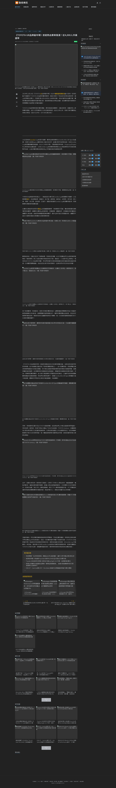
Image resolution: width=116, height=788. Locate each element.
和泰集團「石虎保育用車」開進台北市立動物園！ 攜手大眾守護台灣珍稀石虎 (50, 556)
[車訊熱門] (100, 80)
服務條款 (51, 781)
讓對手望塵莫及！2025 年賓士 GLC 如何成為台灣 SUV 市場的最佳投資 (67, 674)
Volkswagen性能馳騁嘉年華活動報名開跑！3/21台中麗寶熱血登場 (49, 593)
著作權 (55, 781)
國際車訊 (34, 7)
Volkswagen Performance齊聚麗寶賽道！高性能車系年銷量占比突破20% (31, 593)
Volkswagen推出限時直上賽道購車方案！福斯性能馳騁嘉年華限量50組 (66, 593)
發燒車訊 (20, 28)
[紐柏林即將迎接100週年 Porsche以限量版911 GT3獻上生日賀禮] (46, 622)
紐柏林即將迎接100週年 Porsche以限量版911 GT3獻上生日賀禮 (46, 631)
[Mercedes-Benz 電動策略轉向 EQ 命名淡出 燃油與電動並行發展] (25, 684)
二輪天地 (68, 7)
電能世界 (43, 7)
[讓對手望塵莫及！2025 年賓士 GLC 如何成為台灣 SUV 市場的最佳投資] (67, 665)
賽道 (40, 31)
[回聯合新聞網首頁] (16, 2)
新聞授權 (46, 781)
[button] (100, 3)
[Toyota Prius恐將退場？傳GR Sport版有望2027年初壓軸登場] (25, 622)
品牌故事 (76, 7)
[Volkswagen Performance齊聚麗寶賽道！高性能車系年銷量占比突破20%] (32, 585)
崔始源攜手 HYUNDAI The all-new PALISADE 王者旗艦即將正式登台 (25, 741)
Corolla (35, 31)
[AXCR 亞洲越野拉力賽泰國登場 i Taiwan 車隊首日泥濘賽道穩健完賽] (25, 641)
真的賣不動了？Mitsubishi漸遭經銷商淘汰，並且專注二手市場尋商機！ (25, 674)
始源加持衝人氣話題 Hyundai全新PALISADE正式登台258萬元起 (46, 558)
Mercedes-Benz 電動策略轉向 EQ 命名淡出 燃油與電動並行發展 (24, 693)
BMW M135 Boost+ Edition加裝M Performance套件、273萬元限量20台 (67, 741)
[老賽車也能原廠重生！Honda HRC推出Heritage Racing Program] (67, 622)
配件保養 (85, 7)
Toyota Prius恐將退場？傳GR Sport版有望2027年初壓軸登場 (25, 631)
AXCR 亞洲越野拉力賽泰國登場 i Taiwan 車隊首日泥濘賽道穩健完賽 (25, 650)
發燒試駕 (26, 7)
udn (16, 28)
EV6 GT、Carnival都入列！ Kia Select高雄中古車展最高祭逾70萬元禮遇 (48, 568)
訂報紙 (71, 781)
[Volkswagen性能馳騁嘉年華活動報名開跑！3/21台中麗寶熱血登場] (49, 585)
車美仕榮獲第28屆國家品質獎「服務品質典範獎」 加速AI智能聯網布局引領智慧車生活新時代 (49, 564)
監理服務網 (85, 185)
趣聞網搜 (59, 7)
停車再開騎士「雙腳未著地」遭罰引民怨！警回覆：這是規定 (67, 693)
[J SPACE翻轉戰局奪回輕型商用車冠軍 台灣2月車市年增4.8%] (46, 684)
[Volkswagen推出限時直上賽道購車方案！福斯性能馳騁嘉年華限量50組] (67, 585)
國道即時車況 (85, 174)
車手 (30, 31)
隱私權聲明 (60, 781)
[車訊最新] (100, 43)
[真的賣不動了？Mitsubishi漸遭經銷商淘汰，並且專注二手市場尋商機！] (25, 665)
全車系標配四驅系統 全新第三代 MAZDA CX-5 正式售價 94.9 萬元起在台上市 (25, 722)
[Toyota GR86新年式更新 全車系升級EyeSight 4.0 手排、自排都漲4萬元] (46, 713)
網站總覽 (82, 781)
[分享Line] (16, 98)
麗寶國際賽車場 (19, 31)
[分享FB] (16, 94)
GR (26, 31)
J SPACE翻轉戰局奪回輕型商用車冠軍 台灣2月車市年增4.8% (46, 693)
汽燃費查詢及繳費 (86, 182)
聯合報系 (66, 781)
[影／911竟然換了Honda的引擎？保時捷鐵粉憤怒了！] (46, 665)
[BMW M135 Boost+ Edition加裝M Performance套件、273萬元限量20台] (67, 732)
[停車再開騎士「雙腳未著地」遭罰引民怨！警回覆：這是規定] (67, 684)
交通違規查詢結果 (86, 180)
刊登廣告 (34, 781)
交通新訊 (51, 7)
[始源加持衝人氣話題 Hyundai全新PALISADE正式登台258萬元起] (67, 713)
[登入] (97, 3)
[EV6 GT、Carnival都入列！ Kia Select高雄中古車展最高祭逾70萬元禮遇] (46, 732)
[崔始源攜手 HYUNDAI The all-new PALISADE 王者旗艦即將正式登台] (25, 732)
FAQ (39, 781)
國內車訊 (17, 7)
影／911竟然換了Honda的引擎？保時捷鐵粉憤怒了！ (45, 674)
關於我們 (76, 781)
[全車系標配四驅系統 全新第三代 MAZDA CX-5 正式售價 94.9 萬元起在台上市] (25, 713)
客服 (42, 781)
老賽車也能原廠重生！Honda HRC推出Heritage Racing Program (66, 631)
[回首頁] (23, 2)
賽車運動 (93, 7)
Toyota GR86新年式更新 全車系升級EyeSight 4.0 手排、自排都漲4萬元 (48, 561)
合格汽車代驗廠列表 (87, 177)
